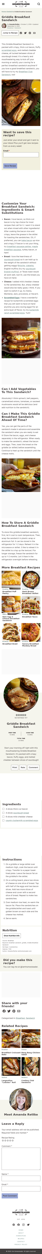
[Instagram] (23, 1224)
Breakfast (10, 28)
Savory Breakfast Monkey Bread (30, 645)
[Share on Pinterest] (30, 33)
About (21, 1233)
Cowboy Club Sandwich (27, 1081)
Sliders (4, 614)
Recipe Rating (8, 1138)
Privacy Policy (21, 1244)
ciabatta (30, 265)
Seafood (4, 1077)
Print (14, 767)
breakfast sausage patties (19, 246)
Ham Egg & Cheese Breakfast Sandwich (10, 618)
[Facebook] (18, 1224)
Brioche (21, 265)
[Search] (38, 4)
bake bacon (27, 240)
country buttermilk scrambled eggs (22, 820)
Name (5, 1174)
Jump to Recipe (10, 33)
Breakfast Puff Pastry (9, 592)
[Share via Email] (34, 33)
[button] (17, 715)
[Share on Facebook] (21, 33)
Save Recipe (10, 166)
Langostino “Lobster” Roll (9, 1081)
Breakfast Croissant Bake (11, 1054)
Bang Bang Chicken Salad (30, 1054)
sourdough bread (12, 259)
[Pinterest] (13, 1224)
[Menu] (3, 4)
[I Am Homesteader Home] (21, 4)
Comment (33, 767)
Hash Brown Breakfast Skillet (30, 592)
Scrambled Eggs (11, 298)
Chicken (24, 1049)
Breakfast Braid (9, 644)
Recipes (21, 1238)
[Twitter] (28, 1224)
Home (4, 11)
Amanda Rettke (14, 24)
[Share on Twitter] (25, 33)
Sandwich (10, 11)
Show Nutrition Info (11, 936)
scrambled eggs (9, 50)
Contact (21, 1241)
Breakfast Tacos (30, 617)
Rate (23, 767)
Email (6, 151)
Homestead (21, 1236)
